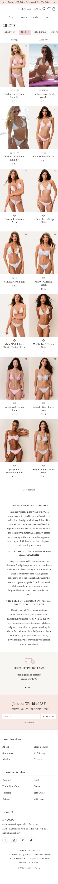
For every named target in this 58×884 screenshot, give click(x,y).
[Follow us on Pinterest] (22, 840)
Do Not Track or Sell (18, 858)
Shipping (6, 792)
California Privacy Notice (19, 854)
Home (46, 17)
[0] (49, 9)
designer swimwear (19, 573)
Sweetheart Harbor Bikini (14, 408)
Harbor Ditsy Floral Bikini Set (14, 96)
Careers (38, 759)
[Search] (44, 8)
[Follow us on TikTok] (31, 840)
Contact (38, 786)
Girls (35, 17)
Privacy (36, 850)
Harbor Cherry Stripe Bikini (43, 221)
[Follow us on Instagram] (14, 840)
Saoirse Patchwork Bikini (14, 221)
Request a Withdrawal (39, 858)
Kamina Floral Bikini (43, 156)
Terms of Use (24, 850)
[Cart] (54, 9)
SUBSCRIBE (48, 716)
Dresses (23, 17)
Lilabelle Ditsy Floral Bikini (43, 408)
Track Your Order (11, 786)
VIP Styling (39, 753)
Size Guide (39, 792)
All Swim (10, 32)
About (5, 746)
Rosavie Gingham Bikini (43, 283)
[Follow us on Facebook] (5, 840)
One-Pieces (40, 32)
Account (6, 780)
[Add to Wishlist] (25, 46)
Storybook (7, 753)
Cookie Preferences (41, 854)
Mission (6, 759)
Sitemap (22, 862)
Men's (54, 32)
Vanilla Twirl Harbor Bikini (43, 346)
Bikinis (25, 32)
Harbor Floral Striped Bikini (43, 471)
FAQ (36, 780)
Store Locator (41, 746)
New (11, 17)
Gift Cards (39, 799)
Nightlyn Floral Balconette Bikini (14, 471)
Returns (6, 799)
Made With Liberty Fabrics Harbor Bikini (14, 346)
